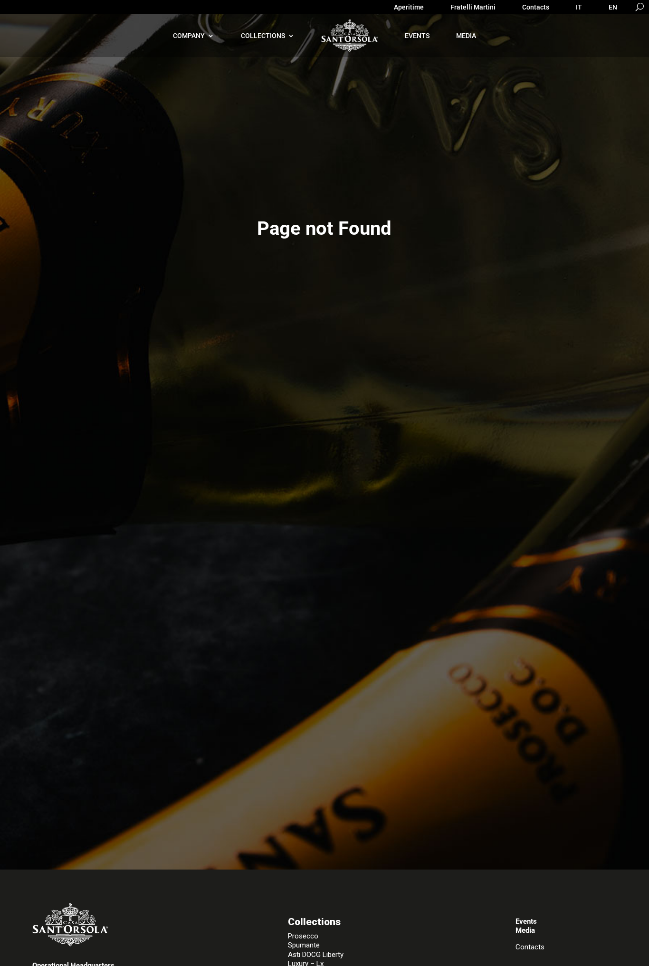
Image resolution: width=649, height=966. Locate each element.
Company (189, 35)
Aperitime (409, 7)
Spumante (304, 945)
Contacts (535, 7)
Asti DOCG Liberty (316, 954)
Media (466, 35)
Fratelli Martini (473, 7)
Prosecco (303, 936)
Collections (263, 35)
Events (417, 35)
